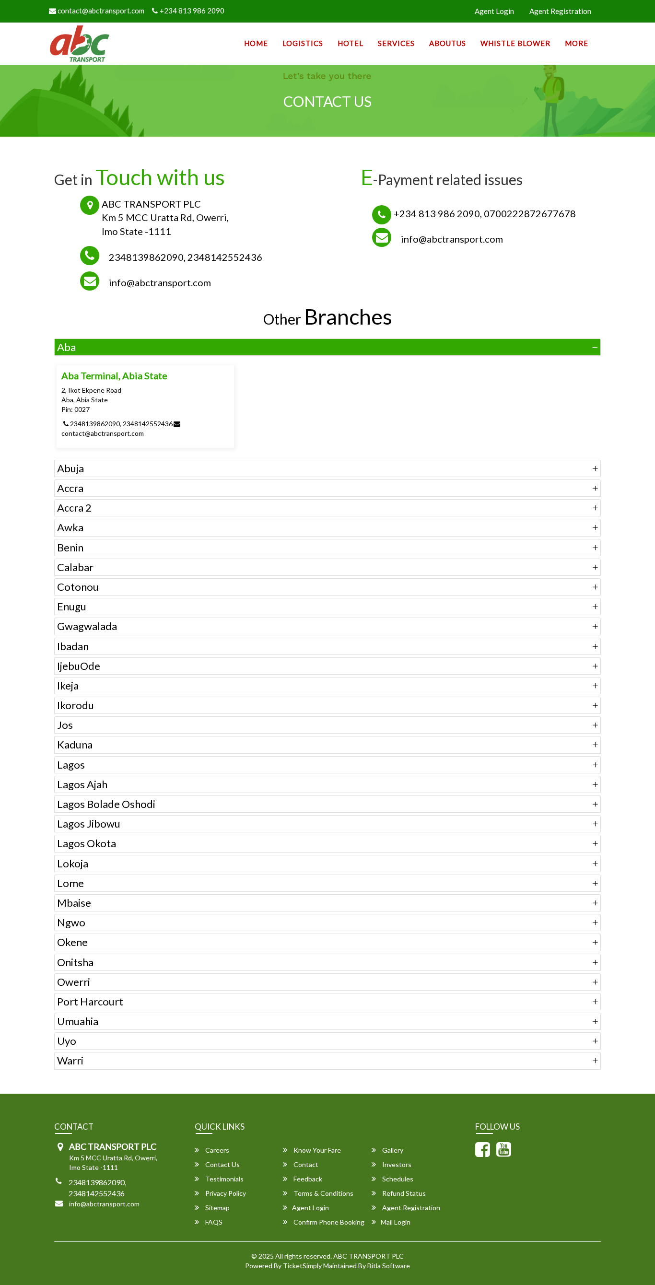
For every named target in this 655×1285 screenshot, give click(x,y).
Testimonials (224, 1179)
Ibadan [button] (73, 646)
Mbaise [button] (74, 902)
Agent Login (494, 11)
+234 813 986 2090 (192, 10)
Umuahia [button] (77, 1021)
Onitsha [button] (75, 962)
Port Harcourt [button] (90, 1001)
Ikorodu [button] (75, 705)
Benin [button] (70, 547)
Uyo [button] (66, 1040)
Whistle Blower (515, 43)
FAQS (213, 1222)
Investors (396, 1164)
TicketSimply (302, 1266)
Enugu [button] (71, 606)
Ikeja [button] (68, 685)
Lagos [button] (71, 764)
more (576, 43)
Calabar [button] (75, 567)
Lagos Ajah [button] (82, 784)
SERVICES (396, 43)
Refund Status (403, 1193)
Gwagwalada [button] (87, 625)
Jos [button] (65, 724)
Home (256, 43)
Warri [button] (70, 1060)
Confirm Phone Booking (328, 1222)
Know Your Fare (316, 1150)
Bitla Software (388, 1266)
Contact (305, 1164)
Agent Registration (560, 11)
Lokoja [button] (72, 863)
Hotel (350, 43)
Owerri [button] (73, 981)
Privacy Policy (225, 1193)
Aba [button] (66, 346)
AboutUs (447, 43)
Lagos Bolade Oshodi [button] (106, 803)
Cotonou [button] (78, 586)
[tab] (327, 347)
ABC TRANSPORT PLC (368, 1256)
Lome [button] (70, 882)
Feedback (307, 1179)
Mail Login (395, 1222)
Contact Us (222, 1164)
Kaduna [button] (75, 744)
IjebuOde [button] (78, 665)
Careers (216, 1150)
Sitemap (217, 1207)
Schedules (397, 1179)
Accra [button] (70, 487)
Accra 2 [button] (74, 507)
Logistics (302, 43)
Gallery (392, 1150)
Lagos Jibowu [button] (88, 823)
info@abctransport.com (160, 282)
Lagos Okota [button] (86, 843)
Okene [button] (72, 941)
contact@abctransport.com (100, 10)
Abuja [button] (70, 468)
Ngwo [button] (71, 922)
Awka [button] (70, 527)
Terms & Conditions (322, 1193)
